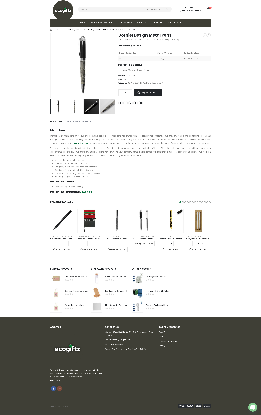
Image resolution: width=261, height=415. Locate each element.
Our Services (126, 22)
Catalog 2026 (174, 22)
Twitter (125, 103)
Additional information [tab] (79, 121)
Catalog (162, 346)
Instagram (59, 388)
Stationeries (156, 83)
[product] (66, 221)
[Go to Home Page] (51, 29)
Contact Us (156, 22)
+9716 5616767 (117, 344)
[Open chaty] (252, 407)
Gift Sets (167, 236)
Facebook (120, 103)
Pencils (182, 236)
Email (141, 103)
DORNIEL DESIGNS (135, 83)
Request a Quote (150, 92)
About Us (141, 22)
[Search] (167, 9)
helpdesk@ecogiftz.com (120, 340)
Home (82, 22)
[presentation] (51, 65)
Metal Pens (146, 83)
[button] (180, 202)
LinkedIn (130, 103)
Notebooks (72, 236)
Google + (135, 103)
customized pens (81, 143)
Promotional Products (101, 22)
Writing (164, 83)
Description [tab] (56, 121)
